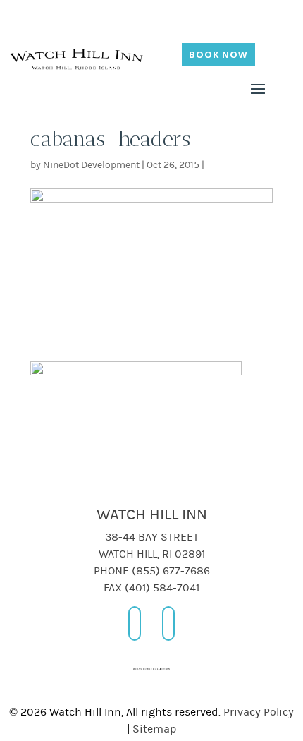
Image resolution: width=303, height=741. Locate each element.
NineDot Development (91, 165)
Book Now (218, 54)
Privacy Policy (258, 712)
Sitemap (154, 729)
